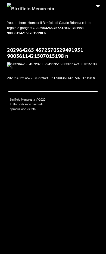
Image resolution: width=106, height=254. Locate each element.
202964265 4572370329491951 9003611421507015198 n (45, 53)
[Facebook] (93, 100)
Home (32, 23)
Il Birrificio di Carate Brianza (60, 23)
